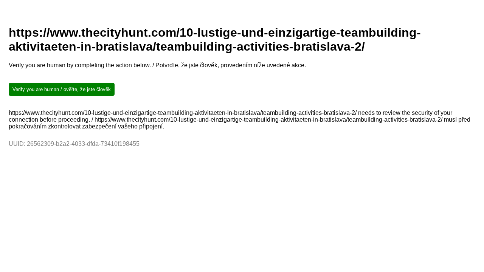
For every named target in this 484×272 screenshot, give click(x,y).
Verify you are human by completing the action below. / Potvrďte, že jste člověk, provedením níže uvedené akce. (157, 65)
